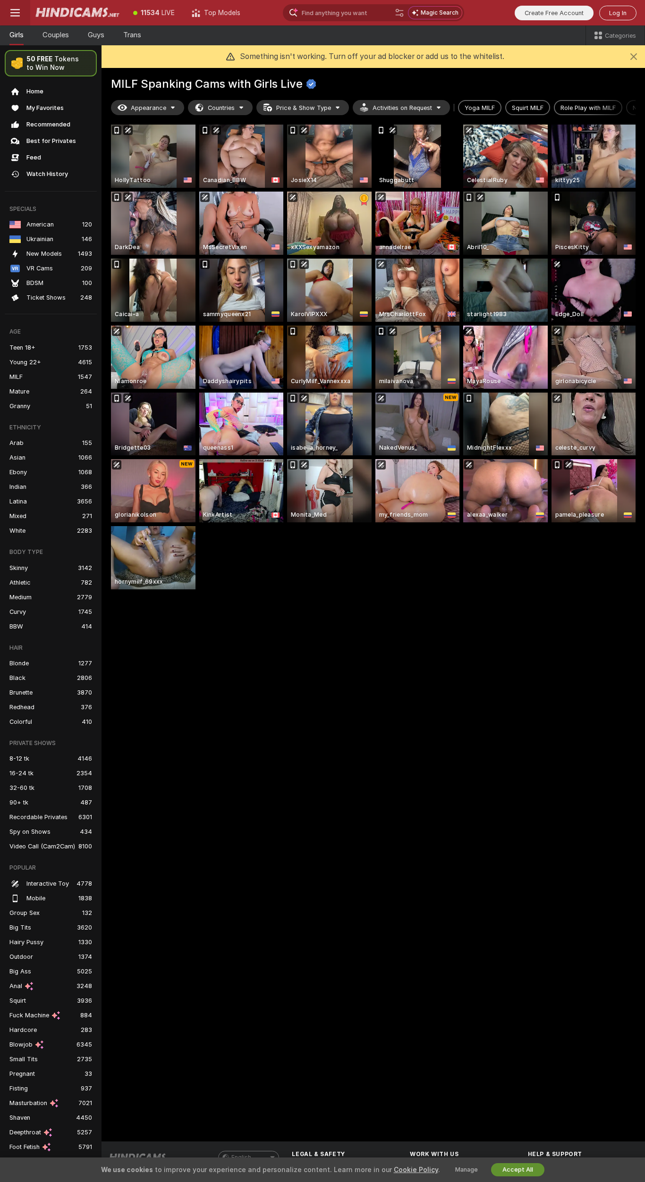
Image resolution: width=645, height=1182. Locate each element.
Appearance (148, 107)
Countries (221, 107)
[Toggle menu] (15, 12)
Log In (618, 13)
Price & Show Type (303, 107)
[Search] (399, 12)
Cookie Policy (416, 1170)
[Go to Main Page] (77, 12)
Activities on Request (402, 107)
